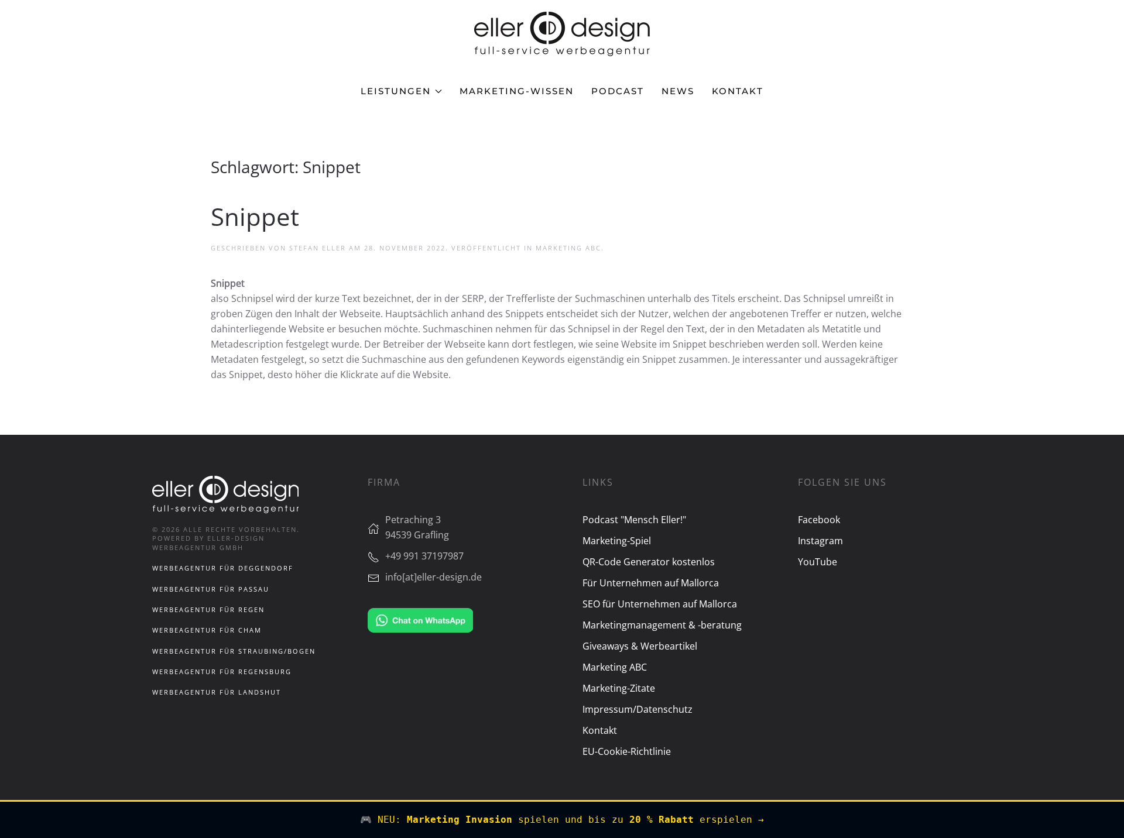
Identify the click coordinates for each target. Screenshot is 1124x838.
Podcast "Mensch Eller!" (634, 519)
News (678, 91)
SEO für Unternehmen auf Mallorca (659, 603)
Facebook (819, 519)
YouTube (817, 561)
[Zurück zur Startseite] (562, 34)
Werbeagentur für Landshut (216, 692)
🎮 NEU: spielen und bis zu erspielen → (562, 819)
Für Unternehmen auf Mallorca (650, 582)
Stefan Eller (317, 247)
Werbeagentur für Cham (207, 630)
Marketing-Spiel (616, 540)
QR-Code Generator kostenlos (648, 561)
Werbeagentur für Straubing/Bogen (234, 651)
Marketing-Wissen (517, 91)
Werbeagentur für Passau (210, 589)
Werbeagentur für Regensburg (222, 671)
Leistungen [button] (396, 91)
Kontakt (737, 91)
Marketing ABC (568, 247)
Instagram (820, 540)
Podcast (617, 91)
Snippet (255, 216)
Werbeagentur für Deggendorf (222, 568)
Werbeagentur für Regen (208, 609)
